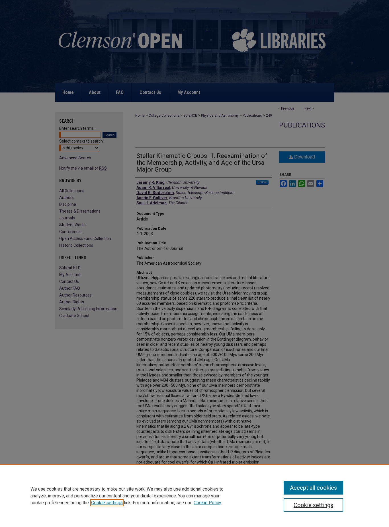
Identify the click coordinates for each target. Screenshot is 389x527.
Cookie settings (107, 502)
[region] (194, 495)
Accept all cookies (313, 487)
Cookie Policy (207, 502)
